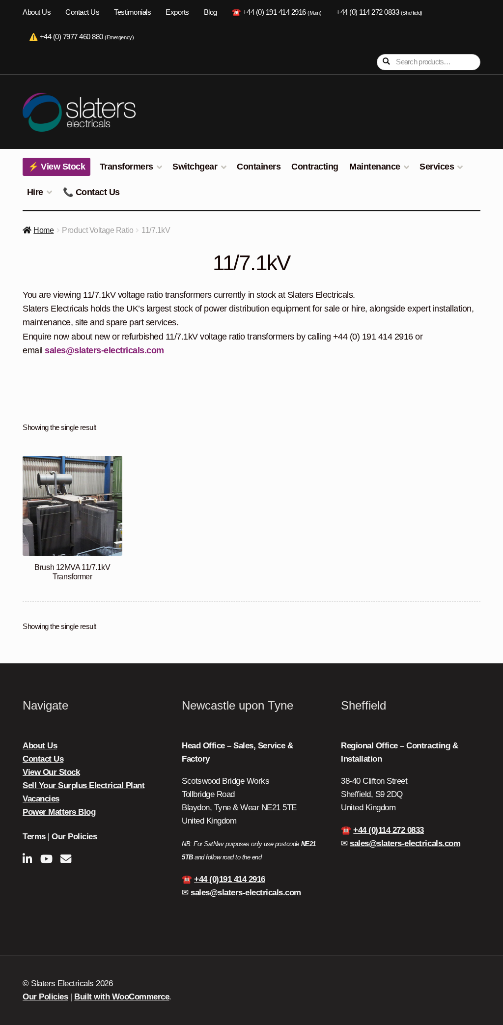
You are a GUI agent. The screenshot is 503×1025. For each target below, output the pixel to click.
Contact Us (82, 12)
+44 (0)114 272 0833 (388, 830)
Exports (177, 12)
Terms (34, 836)
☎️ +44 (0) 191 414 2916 (277, 12)
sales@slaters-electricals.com (104, 350)
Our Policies (74, 836)
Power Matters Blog (59, 812)
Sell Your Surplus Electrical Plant (83, 785)
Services (436, 166)
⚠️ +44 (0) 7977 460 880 (81, 37)
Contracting (314, 166)
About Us (37, 12)
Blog (210, 12)
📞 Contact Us (91, 192)
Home (43, 230)
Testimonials (132, 12)
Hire (35, 192)
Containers (258, 166)
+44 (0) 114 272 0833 (379, 12)
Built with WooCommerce (121, 996)
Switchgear (194, 166)
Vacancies (41, 798)
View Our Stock (51, 772)
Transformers (126, 166)
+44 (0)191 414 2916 (229, 879)
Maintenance (374, 166)
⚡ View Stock (56, 166)
